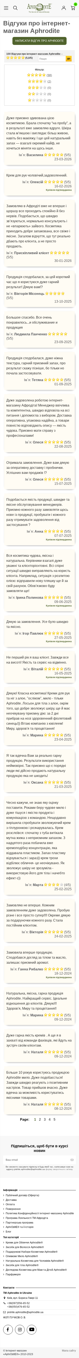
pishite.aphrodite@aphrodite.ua (25, 1312)
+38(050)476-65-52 (18, 1306)
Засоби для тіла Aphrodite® (22, 1265)
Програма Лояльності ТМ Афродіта (27, 1218)
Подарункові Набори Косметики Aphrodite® (32, 1251)
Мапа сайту (69, 1350)
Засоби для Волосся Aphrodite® (25, 1247)
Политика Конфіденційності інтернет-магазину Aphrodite (40, 1213)
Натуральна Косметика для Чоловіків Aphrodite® (35, 1260)
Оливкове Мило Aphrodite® (22, 1256)
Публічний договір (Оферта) (22, 1195)
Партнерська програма (19, 1222)
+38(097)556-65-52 (18, 1303)
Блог (8, 1231)
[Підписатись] (72, 1159)
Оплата (10, 1204)
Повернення (13, 1209)
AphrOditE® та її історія (19, 1227)
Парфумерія (13, 1274)
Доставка (11, 1200)
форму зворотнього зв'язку (59, 1169)
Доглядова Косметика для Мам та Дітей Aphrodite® (36, 1269)
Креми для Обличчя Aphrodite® (24, 1242)
